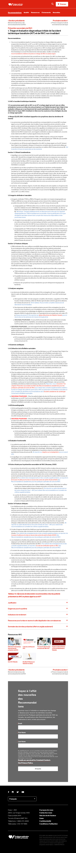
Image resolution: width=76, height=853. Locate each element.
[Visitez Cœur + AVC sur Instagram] (12, 792)
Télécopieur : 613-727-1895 (17, 824)
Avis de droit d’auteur (47, 815)
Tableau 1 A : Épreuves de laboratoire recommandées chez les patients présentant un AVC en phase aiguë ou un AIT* (34, 595)
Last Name (22, 741)
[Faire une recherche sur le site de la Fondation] (52, 4)
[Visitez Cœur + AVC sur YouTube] (23, 792)
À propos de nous (46, 810)
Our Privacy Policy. (25, 763)
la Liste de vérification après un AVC (47, 545)
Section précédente (17, 21)
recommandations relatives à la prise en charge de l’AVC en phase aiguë (33, 54)
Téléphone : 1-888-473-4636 (18, 821)
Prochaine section (60, 21)
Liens (41, 818)
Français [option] (13, 799)
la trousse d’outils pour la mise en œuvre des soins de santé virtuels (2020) (34, 480)
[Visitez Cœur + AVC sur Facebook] (9, 792)
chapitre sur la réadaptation (50, 452)
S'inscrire (38, 769)
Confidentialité (45, 821)
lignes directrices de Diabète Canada (50, 315)
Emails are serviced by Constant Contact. (34, 760)
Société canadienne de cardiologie (54, 391)
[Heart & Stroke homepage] (16, 4)
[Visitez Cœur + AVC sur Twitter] (17, 792)
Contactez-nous (45, 813)
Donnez (63, 4)
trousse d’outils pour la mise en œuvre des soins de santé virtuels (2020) (33, 535)
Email (20, 723)
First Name (22, 732)
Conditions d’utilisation (48, 824)
